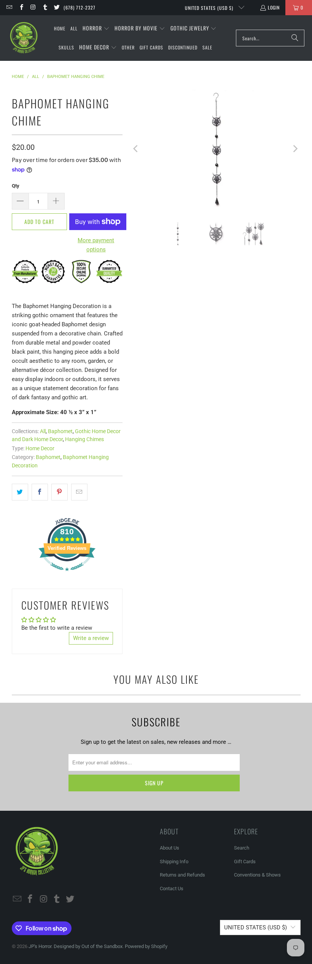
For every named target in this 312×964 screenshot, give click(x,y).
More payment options (96, 245)
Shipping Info (174, 861)
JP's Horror (40, 946)
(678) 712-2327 (80, 7)
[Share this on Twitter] (20, 492)
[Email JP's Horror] (9, 7)
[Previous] (136, 148)
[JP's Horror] (24, 38)
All (43, 431)
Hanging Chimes (84, 439)
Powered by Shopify (146, 946)
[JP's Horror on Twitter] (56, 7)
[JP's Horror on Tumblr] (44, 7)
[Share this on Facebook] (40, 492)
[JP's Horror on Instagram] (33, 7)
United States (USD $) (210, 8)
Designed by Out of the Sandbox (88, 946)
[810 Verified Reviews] (67, 575)
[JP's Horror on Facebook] (21, 7)
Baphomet (60, 431)
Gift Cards (245, 861)
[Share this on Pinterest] (59, 492)
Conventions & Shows (257, 875)
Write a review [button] (91, 638)
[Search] (294, 38)
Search (241, 848)
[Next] (295, 148)
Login (274, 7)
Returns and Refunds (182, 875)
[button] (96, 28)
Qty (15, 186)
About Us (169, 848)
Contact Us (171, 888)
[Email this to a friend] (79, 492)
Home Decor (39, 448)
